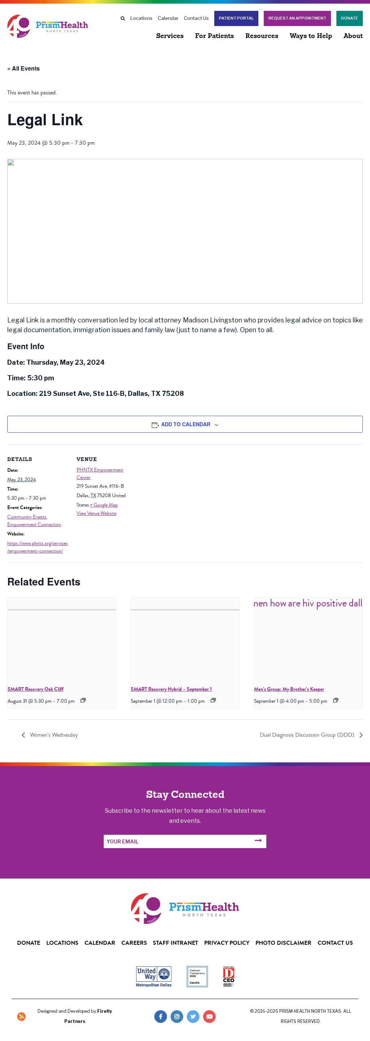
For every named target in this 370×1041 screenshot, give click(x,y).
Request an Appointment (297, 18)
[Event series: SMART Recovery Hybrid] (213, 700)
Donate (349, 18)
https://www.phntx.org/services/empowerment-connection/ (37, 547)
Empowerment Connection (34, 524)
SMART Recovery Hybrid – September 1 (171, 689)
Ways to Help (311, 36)
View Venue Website (96, 513)
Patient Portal (236, 18)
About (353, 36)
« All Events (23, 68)
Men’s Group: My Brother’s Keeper (289, 689)
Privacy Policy (226, 943)
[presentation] (62, 638)
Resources (261, 36)
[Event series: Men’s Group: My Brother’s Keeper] (335, 700)
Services (170, 36)
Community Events (26, 517)
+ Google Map (104, 505)
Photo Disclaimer (283, 943)
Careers (134, 943)
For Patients (214, 36)
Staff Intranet (175, 943)
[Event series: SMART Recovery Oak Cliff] (83, 700)
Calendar (168, 18)
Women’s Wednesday (53, 735)
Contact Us (196, 18)
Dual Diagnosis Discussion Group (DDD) (308, 735)
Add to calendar (185, 424)
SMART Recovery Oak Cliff (36, 689)
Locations (141, 18)
